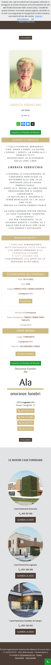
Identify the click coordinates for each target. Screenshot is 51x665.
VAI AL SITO (26, 428)
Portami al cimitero (25, 354)
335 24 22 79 (26, 422)
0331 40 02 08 (26, 410)
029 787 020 (26, 513)
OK (32, 19)
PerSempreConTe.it (27, 655)
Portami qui (25, 301)
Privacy (39, 655)
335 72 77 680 (26, 417)
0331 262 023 (27, 625)
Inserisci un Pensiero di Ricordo (25, 132)
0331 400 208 (27, 569)
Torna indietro (25, 38)
